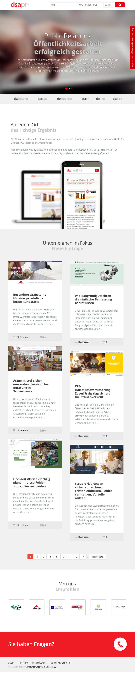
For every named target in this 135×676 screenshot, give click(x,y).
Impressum (132, 61)
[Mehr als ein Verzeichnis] (65, 98)
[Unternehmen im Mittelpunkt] (85, 98)
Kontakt (23, 662)
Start (11, 662)
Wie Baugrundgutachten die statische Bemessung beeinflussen (93, 299)
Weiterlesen (35, 273)
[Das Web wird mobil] (42, 98)
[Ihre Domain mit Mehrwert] (21, 98)
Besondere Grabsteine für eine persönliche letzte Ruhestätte (29, 298)
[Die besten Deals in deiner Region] (118, 98)
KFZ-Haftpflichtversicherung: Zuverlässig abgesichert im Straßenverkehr (93, 392)
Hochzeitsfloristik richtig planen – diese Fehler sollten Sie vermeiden (31, 482)
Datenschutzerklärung (132, 40)
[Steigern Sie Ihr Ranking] (100, 98)
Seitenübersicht (60, 662)
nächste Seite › (98, 557)
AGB (54, 666)
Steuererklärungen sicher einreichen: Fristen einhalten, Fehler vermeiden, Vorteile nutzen (93, 491)
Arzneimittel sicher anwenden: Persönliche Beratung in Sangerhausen (30, 386)
